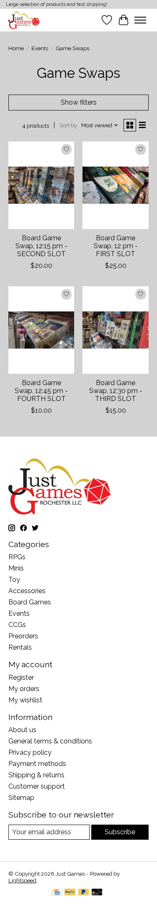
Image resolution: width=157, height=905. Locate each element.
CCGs (17, 625)
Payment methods (37, 764)
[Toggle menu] (140, 20)
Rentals (20, 647)
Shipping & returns (36, 775)
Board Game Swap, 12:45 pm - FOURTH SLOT (41, 391)
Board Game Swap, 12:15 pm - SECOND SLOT (41, 246)
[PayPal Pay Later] (83, 893)
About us (22, 730)
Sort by (68, 125)
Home (16, 48)
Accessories (27, 591)
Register (21, 677)
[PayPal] (69, 893)
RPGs (17, 557)
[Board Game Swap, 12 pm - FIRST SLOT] (115, 185)
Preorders (23, 636)
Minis (16, 568)
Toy (14, 580)
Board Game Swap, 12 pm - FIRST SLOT (116, 246)
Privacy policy (29, 752)
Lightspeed (22, 880)
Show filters (79, 102)
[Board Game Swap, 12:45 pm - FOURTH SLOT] (41, 330)
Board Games (29, 602)
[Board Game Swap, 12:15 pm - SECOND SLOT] (41, 185)
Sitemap (21, 798)
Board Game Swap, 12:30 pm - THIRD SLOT (115, 391)
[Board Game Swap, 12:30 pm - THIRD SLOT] (115, 330)
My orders (23, 689)
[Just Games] (24, 19)
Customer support (36, 786)
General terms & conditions (50, 741)
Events (39, 48)
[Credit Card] (56, 893)
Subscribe (120, 832)
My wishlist (25, 700)
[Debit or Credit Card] (97, 893)
